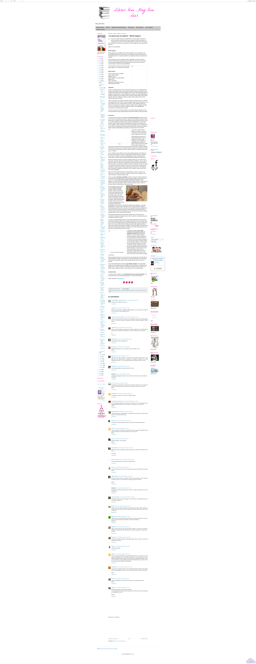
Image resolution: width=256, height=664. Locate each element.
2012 (100, 371)
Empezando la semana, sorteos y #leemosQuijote (102, 182)
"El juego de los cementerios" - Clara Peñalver (102, 176)
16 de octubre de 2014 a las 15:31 (125, 476)
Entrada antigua (144, 638)
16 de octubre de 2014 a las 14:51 (127, 459)
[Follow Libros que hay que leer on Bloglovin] (156, 152)
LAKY (153, 140)
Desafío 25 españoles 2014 (126, 290)
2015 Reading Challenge (101, 388)
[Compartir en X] (125, 288)
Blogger (132, 654)
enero (101, 367)
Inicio (129, 638)
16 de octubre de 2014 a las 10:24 (120, 383)
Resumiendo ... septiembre (102, 347)
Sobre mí (108, 27)
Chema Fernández (115, 497)
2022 (100, 65)
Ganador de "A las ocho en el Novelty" (102, 238)
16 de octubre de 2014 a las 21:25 (123, 506)
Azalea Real (114, 566)
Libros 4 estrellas (135, 290)
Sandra (113, 546)
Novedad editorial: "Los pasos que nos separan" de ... (102, 259)
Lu (112, 383)
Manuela (113, 346)
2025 (100, 60)
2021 (100, 67)
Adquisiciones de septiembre (102, 336)
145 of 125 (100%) (101, 399)
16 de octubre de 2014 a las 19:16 (127, 497)
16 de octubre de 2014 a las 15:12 (121, 467)
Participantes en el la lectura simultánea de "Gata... (102, 266)
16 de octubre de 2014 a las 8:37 (125, 339)
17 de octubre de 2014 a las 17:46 (124, 566)
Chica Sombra (114, 339)
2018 (100, 72)
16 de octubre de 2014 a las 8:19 (125, 327)
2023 (100, 63)
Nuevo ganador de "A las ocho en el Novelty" (102, 207)
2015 (100, 78)
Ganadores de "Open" (102, 307)
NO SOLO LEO (114, 411)
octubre (101, 87)
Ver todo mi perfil (154, 146)
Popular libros (121, 278)
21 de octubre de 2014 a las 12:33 (122, 587)
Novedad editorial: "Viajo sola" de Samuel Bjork (102, 222)
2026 (100, 58)
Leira (112, 467)
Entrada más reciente (113, 638)
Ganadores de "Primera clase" (102, 311)
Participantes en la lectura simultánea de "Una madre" (102, 324)
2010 (100, 375)
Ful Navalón (114, 393)
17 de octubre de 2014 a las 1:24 (123, 526)
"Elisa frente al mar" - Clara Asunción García (102, 342)
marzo (101, 363)
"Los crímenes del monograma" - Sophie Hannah (102, 102)
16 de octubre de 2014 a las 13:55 (125, 447)
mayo (101, 360)
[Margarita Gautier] (151, 232)
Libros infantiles (149, 27)
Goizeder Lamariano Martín (117, 317)
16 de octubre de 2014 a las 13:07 (121, 438)
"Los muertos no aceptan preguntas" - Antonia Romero (102, 214)
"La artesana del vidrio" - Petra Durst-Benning (102, 122)
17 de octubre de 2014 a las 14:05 (122, 546)
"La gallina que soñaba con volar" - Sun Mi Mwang (102, 277)
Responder (113, 303)
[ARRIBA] (251, 661)
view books (103, 400)
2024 (100, 61)
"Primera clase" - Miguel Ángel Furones (102, 166)
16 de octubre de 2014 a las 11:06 (130, 401)
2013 (100, 369)
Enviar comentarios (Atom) (120, 641)
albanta (113, 307)
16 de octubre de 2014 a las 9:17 (122, 355)
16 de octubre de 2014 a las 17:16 (123, 488)
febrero (101, 365)
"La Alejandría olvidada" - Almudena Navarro (102, 115)
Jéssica (113, 554)
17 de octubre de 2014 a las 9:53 (123, 537)
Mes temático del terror (102, 97)
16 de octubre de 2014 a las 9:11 (123, 346)
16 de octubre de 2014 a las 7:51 (122, 307)
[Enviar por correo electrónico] (123, 288)
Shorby (113, 587)
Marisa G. (113, 537)
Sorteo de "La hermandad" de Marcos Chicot (102, 295)
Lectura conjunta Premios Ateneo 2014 (102, 109)
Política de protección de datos (119, 27)
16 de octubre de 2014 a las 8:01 (131, 317)
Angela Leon (114, 327)
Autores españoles (116, 290)
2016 (100, 76)
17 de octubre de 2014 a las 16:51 (122, 554)
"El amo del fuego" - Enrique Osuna (102, 289)
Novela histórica (139, 27)
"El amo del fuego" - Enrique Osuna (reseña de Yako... (102, 245)
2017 (100, 74)
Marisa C (113, 506)
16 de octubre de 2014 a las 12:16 (121, 428)
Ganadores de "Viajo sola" (102, 148)
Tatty (112, 428)
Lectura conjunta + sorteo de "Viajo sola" (102, 195)
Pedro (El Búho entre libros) (117, 300)
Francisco (113, 420)
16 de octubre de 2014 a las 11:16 (123, 420)
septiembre (102, 351)
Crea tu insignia (153, 234)
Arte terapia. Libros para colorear (102, 152)
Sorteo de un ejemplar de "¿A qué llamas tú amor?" (102, 189)
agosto (101, 354)
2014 (100, 80)
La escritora (156, 261)
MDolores (113, 526)
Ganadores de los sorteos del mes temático (102, 143)
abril (101, 361)
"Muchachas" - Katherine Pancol (102, 171)
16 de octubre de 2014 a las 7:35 (132, 300)
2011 (100, 373)
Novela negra (131, 27)
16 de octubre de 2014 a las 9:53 (123, 374)
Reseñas (140, 290)
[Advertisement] (128, 628)
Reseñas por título (100, 29)
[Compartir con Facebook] (127, 288)
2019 (100, 71)
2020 (100, 69)
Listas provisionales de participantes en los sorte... (102, 159)
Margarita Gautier (153, 231)
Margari (113, 516)
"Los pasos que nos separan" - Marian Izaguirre (102, 201)
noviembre (102, 84)
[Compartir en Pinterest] (128, 288)
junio (101, 358)
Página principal (100, 27)
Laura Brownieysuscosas (117, 401)
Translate (155, 242)
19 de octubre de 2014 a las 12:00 (121, 578)
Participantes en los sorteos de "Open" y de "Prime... (102, 317)
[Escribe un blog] (124, 288)
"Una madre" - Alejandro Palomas (102, 227)
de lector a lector (115, 459)
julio (101, 356)
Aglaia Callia (114, 476)
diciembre (102, 81)
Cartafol (113, 366)
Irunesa (113, 355)
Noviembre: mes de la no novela (102, 272)
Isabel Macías (114, 447)
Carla (112, 578)
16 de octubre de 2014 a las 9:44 (122, 366)
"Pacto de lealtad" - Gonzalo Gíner (102, 284)
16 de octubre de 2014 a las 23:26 (122, 516)
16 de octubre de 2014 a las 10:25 (124, 393)
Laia (112, 438)
